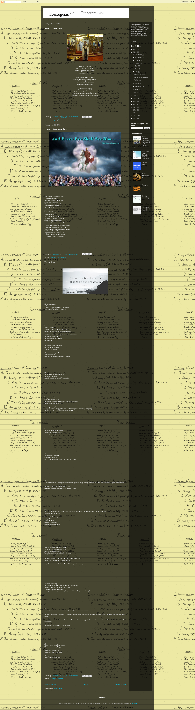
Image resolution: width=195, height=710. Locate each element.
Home (85, 684)
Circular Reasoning (145, 197)
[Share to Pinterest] (91, 117)
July (136, 66)
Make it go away (53, 28)
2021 (135, 93)
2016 (135, 107)
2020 (135, 96)
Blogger (134, 703)
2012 (135, 118)
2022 (135, 52)
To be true (49, 262)
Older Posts (120, 684)
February (138, 86)
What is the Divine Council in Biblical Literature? (145, 155)
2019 (135, 98)
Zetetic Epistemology (145, 175)
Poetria (60, 120)
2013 (135, 116)
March (137, 83)
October (138, 60)
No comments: (74, 117)
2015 (135, 110)
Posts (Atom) (58, 689)
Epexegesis (53, 120)
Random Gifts (144, 163)
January (138, 89)
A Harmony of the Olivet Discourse (146, 209)
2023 (135, 49)
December (138, 54)
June (137, 69)
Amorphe (145, 185)
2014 (135, 113)
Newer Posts (50, 684)
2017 (135, 104)
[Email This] (83, 117)
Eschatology (62, 257)
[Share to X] (87, 117)
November (138, 57)
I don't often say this (55, 129)
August (137, 63)
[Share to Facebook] (89, 117)
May (136, 72)
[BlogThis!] (85, 117)
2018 (135, 101)
